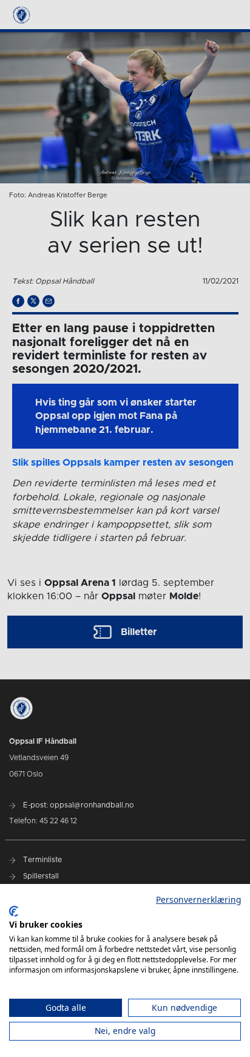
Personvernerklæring (198, 899)
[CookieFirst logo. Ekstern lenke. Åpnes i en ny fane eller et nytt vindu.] (13, 911)
